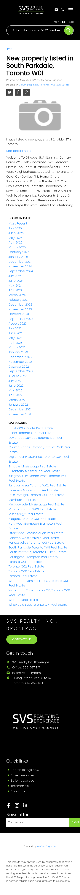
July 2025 (15, 228)
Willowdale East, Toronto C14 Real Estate (38, 605)
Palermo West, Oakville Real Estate (34, 538)
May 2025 (16, 238)
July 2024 (15, 276)
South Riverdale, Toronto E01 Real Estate (38, 552)
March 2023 (17, 347)
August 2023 (18, 323)
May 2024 (15, 285)
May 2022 (15, 390)
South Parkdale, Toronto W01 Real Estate (44, 85)
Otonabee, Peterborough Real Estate (36, 533)
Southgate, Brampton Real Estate (33, 557)
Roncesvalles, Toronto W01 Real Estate (36, 542)
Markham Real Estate (24, 500)
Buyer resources (22, 775)
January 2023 (18, 352)
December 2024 (20, 262)
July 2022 (15, 381)
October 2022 (19, 366)
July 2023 (15, 328)
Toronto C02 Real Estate (26, 566)
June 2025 (16, 233)
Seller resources (22, 780)
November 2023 (20, 309)
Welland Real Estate (23, 600)
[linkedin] (27, 806)
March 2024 (17, 295)
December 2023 (20, 304)
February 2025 (19, 252)
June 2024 (16, 281)
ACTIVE (57, 22)
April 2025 (16, 242)
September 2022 (21, 371)
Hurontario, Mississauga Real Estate (34, 471)
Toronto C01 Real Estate (26, 562)
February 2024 (19, 300)
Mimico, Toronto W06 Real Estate (32, 509)
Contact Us (21, 639)
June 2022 (16, 385)
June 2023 (16, 333)
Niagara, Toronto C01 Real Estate (32, 519)
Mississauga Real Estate (26, 514)
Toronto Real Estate (23, 576)
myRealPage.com (47, 846)
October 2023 (19, 314)
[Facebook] (10, 806)
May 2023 (15, 338)
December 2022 (20, 357)
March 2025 (17, 247)
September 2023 (21, 319)
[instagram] (19, 806)
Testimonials (20, 786)
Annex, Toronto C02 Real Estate (32, 433)
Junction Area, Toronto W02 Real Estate (37, 485)
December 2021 (20, 409)
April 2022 (15, 395)
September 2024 (21, 271)
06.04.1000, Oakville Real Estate (31, 428)
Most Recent (18, 223)
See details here (18, 151)
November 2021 (20, 414)
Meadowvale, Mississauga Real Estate (36, 504)
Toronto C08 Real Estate (26, 571)
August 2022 (18, 376)
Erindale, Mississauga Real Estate (32, 466)
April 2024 (15, 290)
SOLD (71, 22)
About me (18, 791)
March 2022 (17, 400)
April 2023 (15, 343)
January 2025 (18, 257)
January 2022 (18, 404)
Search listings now (25, 770)
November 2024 (20, 266)
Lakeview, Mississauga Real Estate (33, 490)
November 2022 (20, 362)
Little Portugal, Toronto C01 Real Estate (36, 495)
